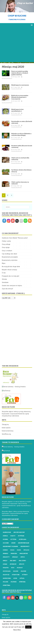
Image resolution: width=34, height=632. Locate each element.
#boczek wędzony (19, 532)
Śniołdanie (5, 282)
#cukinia (5, 539)
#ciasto (12, 536)
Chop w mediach (7, 251)
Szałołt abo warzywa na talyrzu (12, 285)
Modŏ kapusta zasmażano (20, 85)
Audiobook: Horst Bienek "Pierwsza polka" (15, 238)
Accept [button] (28, 627)
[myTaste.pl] (6, 390)
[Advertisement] (17, 45)
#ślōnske (13, 581)
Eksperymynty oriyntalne (9, 260)
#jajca (12, 550)
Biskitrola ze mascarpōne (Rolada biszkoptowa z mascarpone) (19, 97)
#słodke (15, 571)
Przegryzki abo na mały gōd (10, 276)
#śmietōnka (6, 585)
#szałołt (20, 567)
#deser (13, 543)
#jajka (19, 550)
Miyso (3, 263)
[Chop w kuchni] (17, 11)
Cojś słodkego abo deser (9, 254)
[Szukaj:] (17, 207)
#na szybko (22, 560)
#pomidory (13, 564)
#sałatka (5, 567)
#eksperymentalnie (23, 543)
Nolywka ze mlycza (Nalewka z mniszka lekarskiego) (21, 134)
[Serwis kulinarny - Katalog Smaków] (14, 387)
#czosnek (6, 543)
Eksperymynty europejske (10, 257)
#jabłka (5, 550)
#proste (21, 564)
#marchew (14, 553)
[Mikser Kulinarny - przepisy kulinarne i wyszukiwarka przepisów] (10, 382)
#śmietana (22, 581)
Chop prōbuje (6, 244)
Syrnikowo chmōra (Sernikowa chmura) (21, 171)
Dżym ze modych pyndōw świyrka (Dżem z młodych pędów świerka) (19, 73)
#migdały (15, 557)
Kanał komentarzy (7, 431)
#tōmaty (25, 574)
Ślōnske (4, 279)
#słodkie (23, 571)
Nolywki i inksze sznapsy (9, 270)
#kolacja (26, 550)
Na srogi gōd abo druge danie (11, 266)
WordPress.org (6, 434)
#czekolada (22, 539)
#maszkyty (6, 557)
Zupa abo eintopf (7, 289)
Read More (17, 630)
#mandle (5, 553)
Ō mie (4, 273)
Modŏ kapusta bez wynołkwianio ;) (17, 110)
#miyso (22, 557)
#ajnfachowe (7, 532)
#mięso (5, 560)
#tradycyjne (15, 574)
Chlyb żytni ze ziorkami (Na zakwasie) (20, 159)
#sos (12, 567)
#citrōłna (21, 536)
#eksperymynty (24, 546)
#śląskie (5, 581)
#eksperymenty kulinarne (10, 546)
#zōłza (22, 578)
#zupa (15, 578)
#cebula (5, 536)
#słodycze (6, 574)
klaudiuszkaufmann (7, 78)
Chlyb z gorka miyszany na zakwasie (20, 183)
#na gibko (13, 560)
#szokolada (6, 571)
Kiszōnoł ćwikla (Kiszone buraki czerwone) (21, 146)
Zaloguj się (5, 424)
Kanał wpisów (6, 428)
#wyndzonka (7, 578)
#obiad (5, 564)
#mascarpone (24, 553)
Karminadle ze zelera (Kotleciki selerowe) (21, 122)
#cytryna (13, 539)
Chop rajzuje (6, 247)
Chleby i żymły (6, 241)
